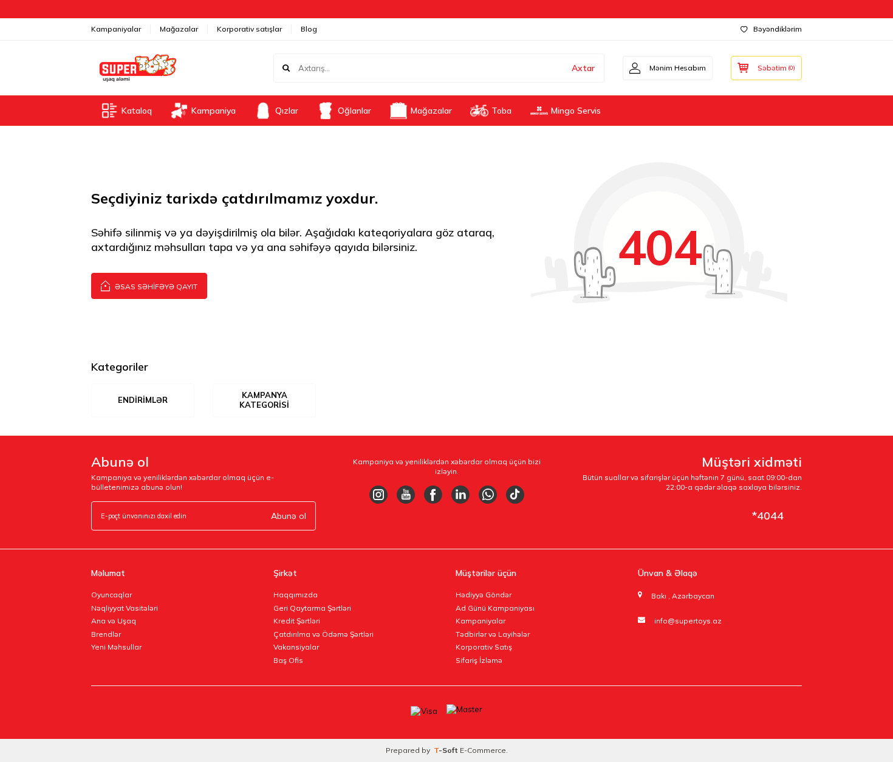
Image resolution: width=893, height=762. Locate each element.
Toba (501, 110)
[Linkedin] (460, 495)
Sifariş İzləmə (479, 660)
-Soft (447, 750)
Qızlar (286, 110)
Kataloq (136, 110)
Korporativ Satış (484, 646)
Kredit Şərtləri (296, 620)
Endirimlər (143, 400)
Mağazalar (179, 28)
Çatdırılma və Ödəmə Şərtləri (323, 634)
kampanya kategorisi (264, 400)
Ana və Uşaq (113, 620)
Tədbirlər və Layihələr (493, 634)
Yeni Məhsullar (116, 646)
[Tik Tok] (515, 495)
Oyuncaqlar (111, 594)
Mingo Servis (576, 110)
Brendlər (106, 634)
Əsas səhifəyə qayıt (155, 286)
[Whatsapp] (488, 495)
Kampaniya (213, 110)
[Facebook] (433, 495)
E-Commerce (483, 750)
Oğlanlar (354, 110)
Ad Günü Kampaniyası (495, 608)
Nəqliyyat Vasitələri (124, 608)
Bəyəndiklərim (777, 28)
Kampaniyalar (116, 28)
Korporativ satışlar (249, 28)
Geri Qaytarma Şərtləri (312, 608)
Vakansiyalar (296, 646)
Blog (309, 28)
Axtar (583, 68)
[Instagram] (378, 495)
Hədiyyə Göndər (484, 594)
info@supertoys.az (688, 620)
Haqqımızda (295, 594)
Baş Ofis (288, 660)
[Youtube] (406, 495)
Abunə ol (288, 515)
